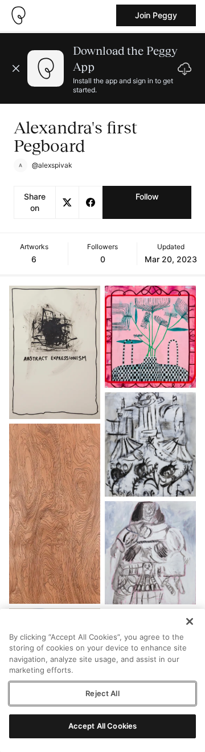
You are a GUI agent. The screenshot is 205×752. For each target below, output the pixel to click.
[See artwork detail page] (54, 352)
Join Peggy (156, 15)
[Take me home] (18, 15)
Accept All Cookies (102, 725)
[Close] (189, 621)
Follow (147, 196)
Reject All (102, 693)
